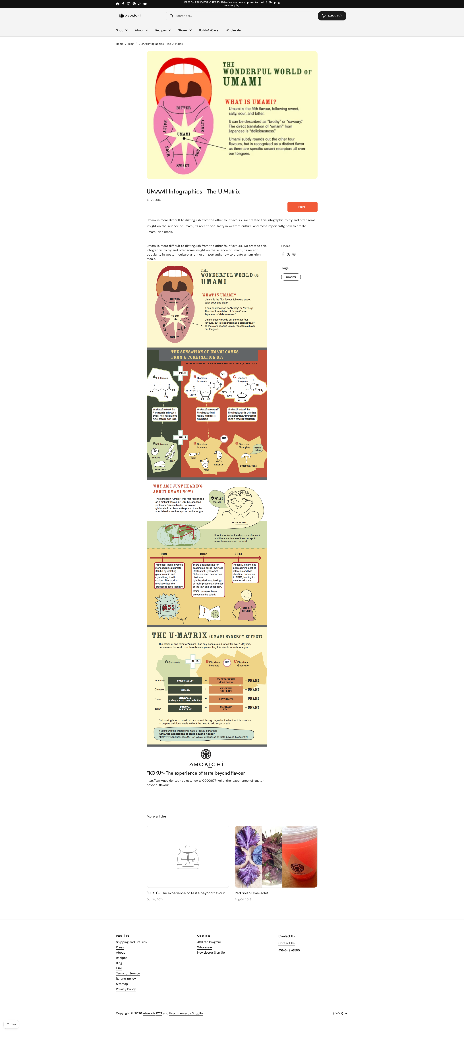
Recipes (121, 958)
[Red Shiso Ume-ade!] (276, 857)
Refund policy (126, 979)
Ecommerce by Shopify (186, 1013)
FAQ (119, 968)
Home (119, 44)
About (120, 952)
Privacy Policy (126, 989)
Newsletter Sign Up (211, 952)
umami (291, 277)
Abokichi (149, 1013)
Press (120, 947)
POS (159, 1013)
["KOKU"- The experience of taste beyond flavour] (188, 857)
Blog (131, 44)
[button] (332, 15)
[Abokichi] (130, 16)
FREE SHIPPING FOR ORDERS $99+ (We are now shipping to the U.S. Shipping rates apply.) (232, 4)
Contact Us (286, 943)
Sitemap (122, 984)
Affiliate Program (209, 942)
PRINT (302, 207)
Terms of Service (128, 973)
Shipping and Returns (131, 942)
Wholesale (204, 947)
